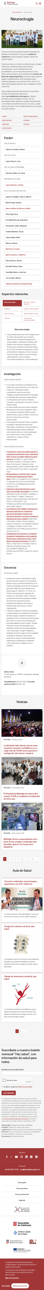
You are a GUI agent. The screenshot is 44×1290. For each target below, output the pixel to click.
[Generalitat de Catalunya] (22, 1224)
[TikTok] (36, 1156)
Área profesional (22, 1194)
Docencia (26, 120)
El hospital (22, 1182)
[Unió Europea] (22, 1250)
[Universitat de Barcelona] (14, 1241)
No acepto (6, 1286)
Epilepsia (7, 309)
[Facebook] (6, 1157)
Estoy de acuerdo (20, 1286)
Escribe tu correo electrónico (13, 1070)
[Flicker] (31, 1157)
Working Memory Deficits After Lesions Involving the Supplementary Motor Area (21, 476)
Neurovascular (9, 313)
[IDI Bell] (33, 1241)
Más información (12, 1278)
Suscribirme (8, 1093)
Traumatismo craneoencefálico (29, 319)
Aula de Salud (7, 128)
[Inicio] (11, 3)
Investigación (6, 120)
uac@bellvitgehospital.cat (30, 1169)
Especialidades (17, 12)
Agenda (22, 1200)
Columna (7, 318)
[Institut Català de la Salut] (22, 1233)
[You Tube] (16, 1157)
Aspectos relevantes (30, 116)
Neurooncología (9, 302)
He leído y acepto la (18, 1087)
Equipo (4, 116)
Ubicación (5, 124)
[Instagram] (21, 1157)
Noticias (26, 124)
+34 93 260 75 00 (11, 1169)
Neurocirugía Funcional (31, 313)
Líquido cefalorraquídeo (31, 309)
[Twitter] (11, 1157)
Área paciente (22, 1188)
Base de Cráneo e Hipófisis (30, 303)
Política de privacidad (25, 1087)
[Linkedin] (26, 1157)
